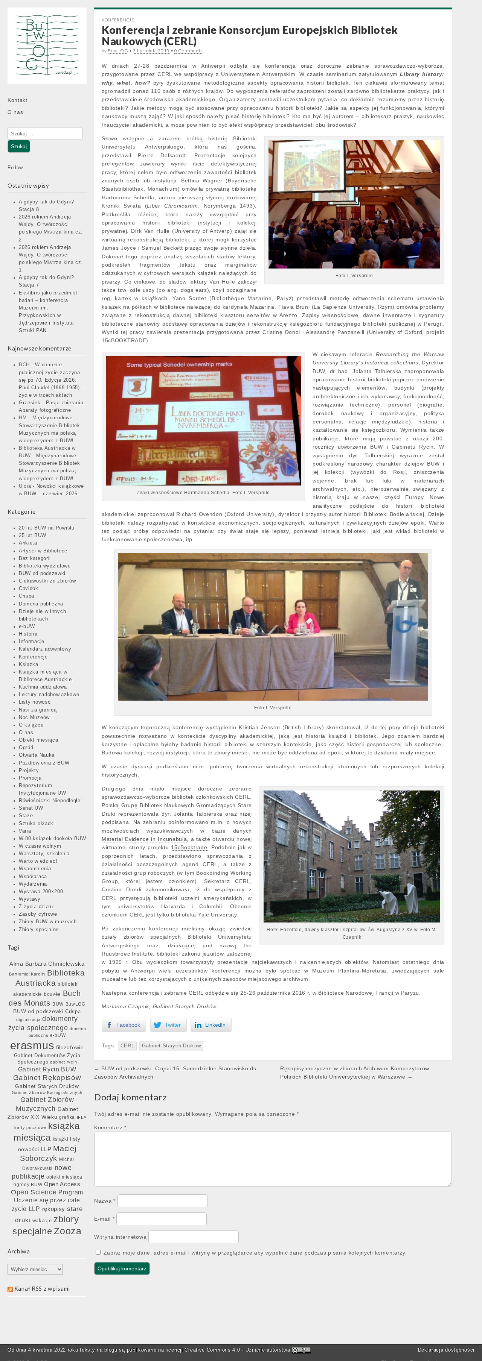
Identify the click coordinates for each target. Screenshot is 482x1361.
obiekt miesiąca (64, 1177)
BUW (58, 1004)
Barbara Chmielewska (55, 963)
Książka (28, 664)
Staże (26, 815)
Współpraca (33, 876)
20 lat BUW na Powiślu (47, 528)
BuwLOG (75, 1004)
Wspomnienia (35, 868)
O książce (31, 725)
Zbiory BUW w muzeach (48, 921)
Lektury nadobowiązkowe (49, 694)
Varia (25, 831)
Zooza (68, 1231)
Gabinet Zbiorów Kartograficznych (47, 1092)
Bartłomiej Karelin (27, 974)
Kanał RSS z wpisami (42, 1288)
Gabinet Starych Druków (47, 1086)
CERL (127, 1045)
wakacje (42, 1220)
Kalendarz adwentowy (45, 649)
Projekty (29, 770)
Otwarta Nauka (37, 755)
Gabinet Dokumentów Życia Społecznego (47, 1059)
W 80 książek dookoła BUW (52, 838)
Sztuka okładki (37, 823)
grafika (67, 1117)
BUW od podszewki (42, 573)
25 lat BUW (32, 535)
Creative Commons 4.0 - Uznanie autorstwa (237, 1350)
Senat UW (31, 808)
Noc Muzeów (34, 717)
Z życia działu (36, 906)
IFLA (82, 1117)
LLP (46, 1149)
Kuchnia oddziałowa (43, 687)
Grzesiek (30, 402)
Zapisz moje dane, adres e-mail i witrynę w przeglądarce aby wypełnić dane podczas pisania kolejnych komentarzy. (255, 1253)
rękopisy (54, 1209)
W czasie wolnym (40, 846)
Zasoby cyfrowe (38, 914)
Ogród (26, 747)
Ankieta (28, 543)
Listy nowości (35, 702)
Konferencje (33, 657)
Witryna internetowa (120, 1237)
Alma (16, 964)
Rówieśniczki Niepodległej (50, 800)
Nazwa (105, 1201)
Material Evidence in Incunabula (144, 839)
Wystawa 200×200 (41, 891)
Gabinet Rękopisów (47, 1078)
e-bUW (27, 626)
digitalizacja (28, 1019)
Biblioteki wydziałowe (45, 566)
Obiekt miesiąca (38, 740)
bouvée (52, 994)
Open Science (33, 1192)
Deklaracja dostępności (446, 1350)
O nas (15, 112)
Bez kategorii (35, 558)
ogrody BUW (28, 1184)
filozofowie (70, 1047)
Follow (15, 167)
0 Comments (188, 50)
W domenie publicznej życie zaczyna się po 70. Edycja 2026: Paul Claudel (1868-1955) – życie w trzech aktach (51, 380)
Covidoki (29, 588)
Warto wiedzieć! (38, 861)
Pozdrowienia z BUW (44, 763)
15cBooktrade (189, 847)
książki (61, 1139)
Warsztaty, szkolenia (44, 853)
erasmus (32, 1045)
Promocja (30, 778)
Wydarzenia (33, 884)
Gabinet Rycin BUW (47, 1069)
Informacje (31, 641)
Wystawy (30, 899)
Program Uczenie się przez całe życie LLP (47, 1200)
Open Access (62, 1184)
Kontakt (17, 100)
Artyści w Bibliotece (43, 551)
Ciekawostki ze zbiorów (47, 581)
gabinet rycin (63, 1062)
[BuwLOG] (47, 51)
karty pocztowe (30, 1127)
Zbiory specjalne (39, 929)
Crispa (26, 596)
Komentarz (110, 1127)
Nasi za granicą (38, 710)
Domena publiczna (41, 604)
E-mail (104, 1219)
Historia (28, 634)
